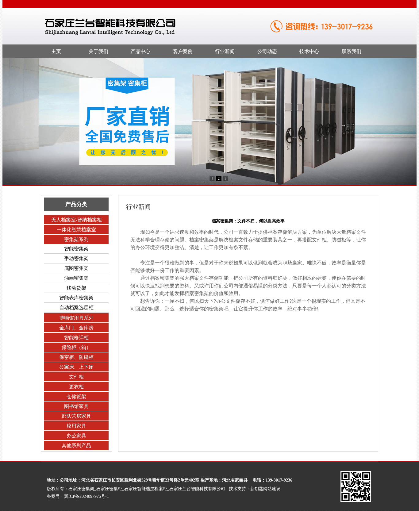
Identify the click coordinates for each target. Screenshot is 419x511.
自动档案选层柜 (76, 307)
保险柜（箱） (76, 347)
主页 (56, 51)
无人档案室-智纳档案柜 (76, 219)
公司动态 (267, 51)
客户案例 (183, 51)
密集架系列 (76, 239)
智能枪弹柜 (76, 337)
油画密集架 (76, 278)
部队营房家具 (76, 416)
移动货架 (76, 287)
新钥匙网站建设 (265, 488)
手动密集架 (76, 258)
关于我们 (98, 51)
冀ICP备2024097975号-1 (86, 496)
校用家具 (76, 425)
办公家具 (76, 435)
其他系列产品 (76, 445)
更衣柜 (76, 386)
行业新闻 (225, 51)
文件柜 (76, 376)
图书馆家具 (76, 406)
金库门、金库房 (76, 327)
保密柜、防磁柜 (76, 357)
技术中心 (309, 51)
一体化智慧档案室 (76, 229)
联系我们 (351, 51)
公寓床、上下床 (76, 367)
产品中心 (140, 51)
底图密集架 (76, 268)
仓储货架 (76, 396)
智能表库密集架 (76, 297)
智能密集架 (76, 248)
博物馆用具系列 (76, 318)
